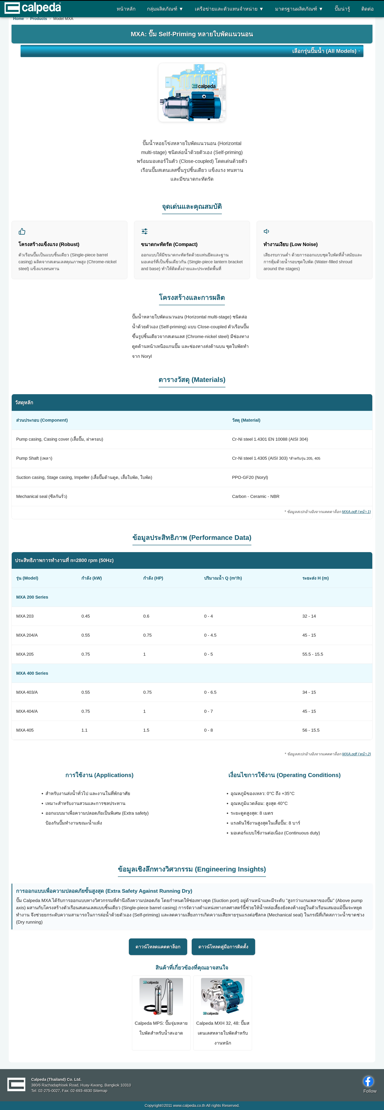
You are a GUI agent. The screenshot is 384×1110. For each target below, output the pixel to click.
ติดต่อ (367, 9)
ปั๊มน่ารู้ (342, 9)
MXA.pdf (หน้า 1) (356, 512)
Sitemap (99, 1090)
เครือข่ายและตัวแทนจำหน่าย (229, 9)
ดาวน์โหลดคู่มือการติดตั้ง (223, 946)
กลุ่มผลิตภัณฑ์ (165, 9)
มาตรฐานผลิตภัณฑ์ (299, 9)
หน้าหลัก (126, 9)
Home (18, 18)
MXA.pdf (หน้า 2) (356, 754)
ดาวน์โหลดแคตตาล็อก (158, 946)
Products (38, 18)
